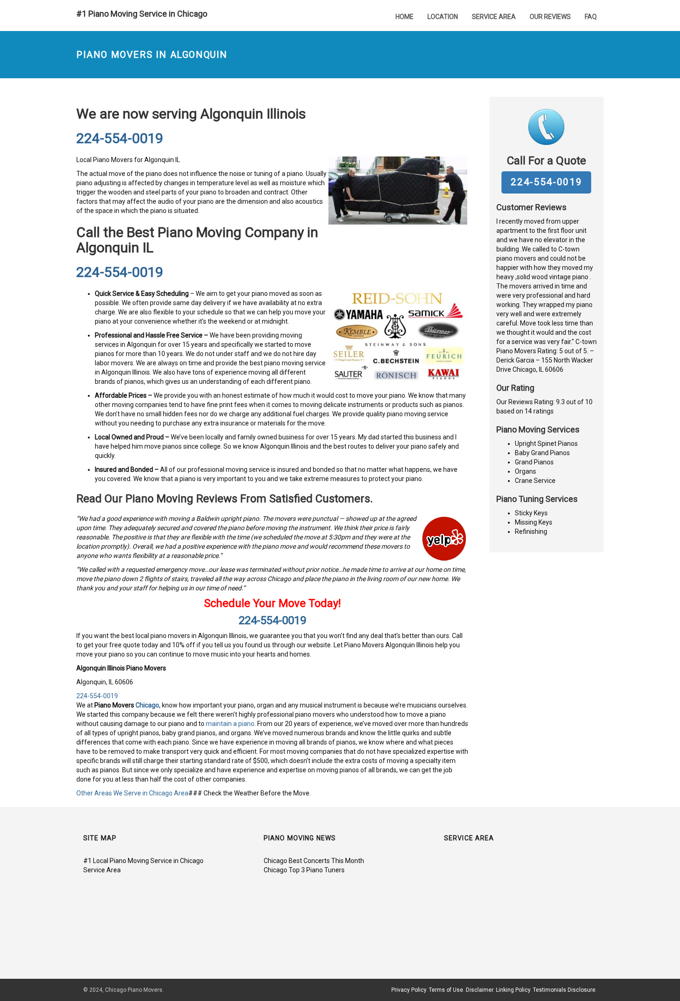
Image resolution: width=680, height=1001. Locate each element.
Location (442, 16)
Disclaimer (479, 990)
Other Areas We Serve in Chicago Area (132, 793)
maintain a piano (230, 723)
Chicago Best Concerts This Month (314, 860)
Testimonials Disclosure (564, 990)
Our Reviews (550, 16)
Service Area (494, 16)
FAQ (591, 16)
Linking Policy (513, 990)
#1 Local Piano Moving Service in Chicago (143, 860)
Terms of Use (446, 990)
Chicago (147, 705)
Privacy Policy (408, 990)
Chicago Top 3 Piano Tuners (304, 870)
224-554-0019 (119, 138)
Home (405, 16)
